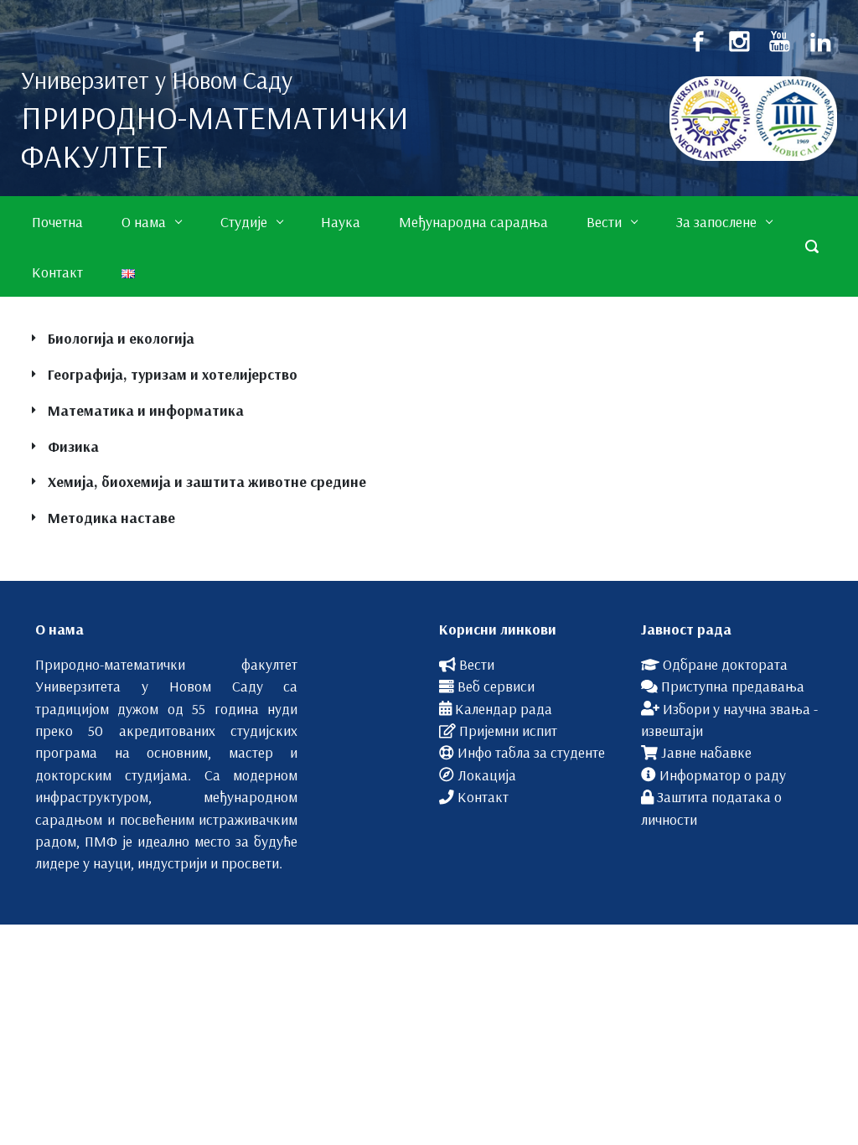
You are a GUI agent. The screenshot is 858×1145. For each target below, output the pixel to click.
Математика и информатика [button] (146, 410)
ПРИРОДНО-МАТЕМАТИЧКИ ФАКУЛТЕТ (215, 136)
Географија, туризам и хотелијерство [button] (172, 374)
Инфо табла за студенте (531, 752)
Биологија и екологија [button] (121, 338)
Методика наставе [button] (111, 517)
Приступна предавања (732, 685)
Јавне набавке (706, 752)
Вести (476, 664)
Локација (486, 774)
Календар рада (503, 708)
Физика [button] (73, 446)
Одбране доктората (725, 664)
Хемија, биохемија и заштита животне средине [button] (207, 481)
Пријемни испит (508, 730)
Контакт (483, 796)
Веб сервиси (496, 685)
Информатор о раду (722, 774)
